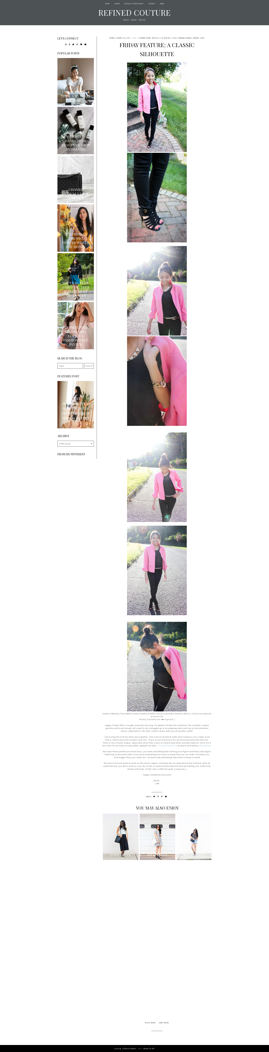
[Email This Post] (166, 796)
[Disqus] (157, 901)
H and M (166, 38)
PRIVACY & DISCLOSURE (134, 3)
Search (89, 366)
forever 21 (156, 38)
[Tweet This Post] (154, 796)
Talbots (196, 38)
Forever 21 (171, 745)
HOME (107, 3)
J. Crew (174, 38)
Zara (202, 38)
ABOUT (117, 3)
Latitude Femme (185, 38)
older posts (164, 1022)
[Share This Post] (158, 796)
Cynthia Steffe (145, 38)
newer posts (150, 1022)
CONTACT (151, 3)
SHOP (162, 3)
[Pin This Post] (162, 796)
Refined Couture (134, 12)
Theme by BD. (149, 1048)
